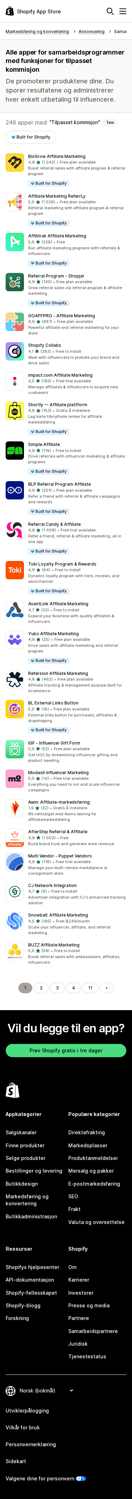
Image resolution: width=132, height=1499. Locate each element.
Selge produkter (25, 1158)
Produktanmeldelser (93, 1158)
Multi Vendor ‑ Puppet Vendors (60, 856)
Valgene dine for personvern (40, 1478)
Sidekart (16, 1461)
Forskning (17, 1318)
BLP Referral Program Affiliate (59, 484)
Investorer (80, 1293)
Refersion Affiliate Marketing (58, 673)
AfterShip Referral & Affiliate (57, 831)
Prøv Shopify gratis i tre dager (66, 1050)
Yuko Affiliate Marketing (53, 633)
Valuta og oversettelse (96, 1222)
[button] (66, 170)
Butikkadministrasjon (31, 1216)
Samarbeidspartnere (93, 1331)
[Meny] (122, 11)
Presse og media (88, 1305)
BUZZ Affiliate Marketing (54, 945)
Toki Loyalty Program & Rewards (62, 564)
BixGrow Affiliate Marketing (57, 156)
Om (72, 1267)
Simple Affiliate (44, 444)
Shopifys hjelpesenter (32, 1267)
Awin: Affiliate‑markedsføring (59, 802)
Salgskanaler (21, 1132)
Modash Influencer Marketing (58, 772)
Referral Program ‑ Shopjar (56, 276)
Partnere (78, 1318)
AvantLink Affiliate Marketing (58, 603)
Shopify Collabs (44, 345)
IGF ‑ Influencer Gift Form (54, 743)
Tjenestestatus (87, 1356)
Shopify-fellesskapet (31, 1293)
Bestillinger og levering (34, 1171)
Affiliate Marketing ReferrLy (57, 196)
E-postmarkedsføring (94, 1184)
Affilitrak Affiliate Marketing (57, 235)
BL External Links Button (53, 703)
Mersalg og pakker (91, 1171)
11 (90, 987)
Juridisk (78, 1344)
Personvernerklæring (31, 1444)
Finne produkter (25, 1145)
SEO (73, 1196)
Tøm (110, 122)
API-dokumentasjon (30, 1280)
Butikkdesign (22, 1184)
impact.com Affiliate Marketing (60, 375)
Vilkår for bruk (23, 1427)
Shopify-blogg (23, 1305)
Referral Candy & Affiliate (54, 524)
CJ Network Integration (52, 885)
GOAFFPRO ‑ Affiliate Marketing (61, 315)
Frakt (74, 1209)
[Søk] (110, 11)
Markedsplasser (87, 1145)
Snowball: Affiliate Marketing (58, 915)
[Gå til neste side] (106, 988)
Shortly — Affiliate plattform (57, 404)
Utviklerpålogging (27, 1411)
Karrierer (78, 1280)
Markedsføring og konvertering (27, 1199)
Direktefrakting (86, 1132)
